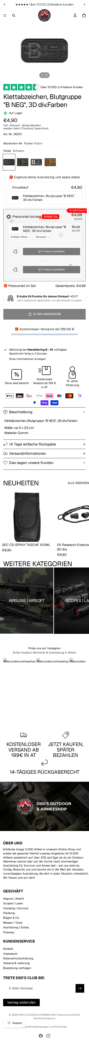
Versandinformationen (27, 453)
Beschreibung (20, 412)
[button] (44, 251)
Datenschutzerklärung (18, 958)
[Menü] (5, 15)
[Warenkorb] (84, 15)
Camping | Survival (15, 908)
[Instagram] (48, 1035)
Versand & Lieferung (16, 963)
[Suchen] (13, 15)
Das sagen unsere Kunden (31, 462)
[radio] (44, 194)
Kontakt (8, 949)
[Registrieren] (80, 988)
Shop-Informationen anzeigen (27, 359)
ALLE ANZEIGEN (78, 483)
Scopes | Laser (13, 903)
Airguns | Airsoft (13, 898)
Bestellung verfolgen (17, 968)
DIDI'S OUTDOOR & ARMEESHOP (36, 1014)
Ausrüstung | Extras (16, 927)
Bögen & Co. (11, 918)
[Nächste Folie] (84, 4)
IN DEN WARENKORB (47, 314)
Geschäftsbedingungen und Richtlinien (44, 1026)
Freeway (8, 932)
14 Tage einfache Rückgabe (32, 444)
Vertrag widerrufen (21, 1002)
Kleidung (9, 913)
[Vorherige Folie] (4, 4)
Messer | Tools (12, 922)
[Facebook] (40, 1035)
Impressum (10, 953)
